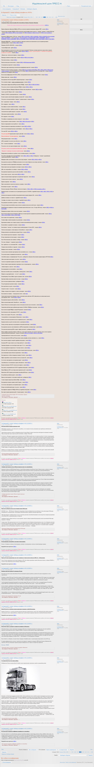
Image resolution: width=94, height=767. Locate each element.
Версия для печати (61, 16)
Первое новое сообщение (11, 17)
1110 (50, 17)
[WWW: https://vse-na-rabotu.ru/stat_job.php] (58, 27)
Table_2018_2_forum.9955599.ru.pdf (10, 410)
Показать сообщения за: (23, 749)
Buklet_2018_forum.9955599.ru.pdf (10, 406)
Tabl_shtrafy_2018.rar (7, 402)
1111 (52, 17)
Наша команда (62, 762)
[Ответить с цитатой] (50, 19)
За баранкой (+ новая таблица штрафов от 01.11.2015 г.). (16, 423)
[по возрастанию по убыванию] (66, 749)
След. (91, 749)
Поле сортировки (42, 749)
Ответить (4, 15)
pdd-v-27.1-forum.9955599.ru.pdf (10, 414)
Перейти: (56, 755)
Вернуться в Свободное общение (8, 754)
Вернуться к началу (68, 420)
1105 (37, 17)
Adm (3, 21)
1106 (39, 17)
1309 (56, 17)
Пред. (3, 749)
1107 (42, 17)
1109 (47, 17)
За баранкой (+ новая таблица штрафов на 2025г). (16, 12)
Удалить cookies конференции (71, 762)
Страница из (28, 17)
